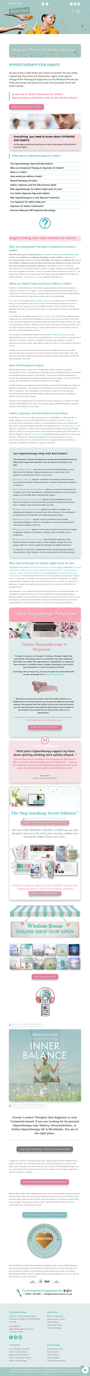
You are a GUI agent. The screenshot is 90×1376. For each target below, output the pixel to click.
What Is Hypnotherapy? (18, 1360)
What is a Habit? (18, 172)
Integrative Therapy (25, 459)
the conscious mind (47, 316)
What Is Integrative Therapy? (20, 1358)
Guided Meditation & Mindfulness (30, 573)
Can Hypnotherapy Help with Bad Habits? (31, 163)
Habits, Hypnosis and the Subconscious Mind (33, 184)
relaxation (23, 542)
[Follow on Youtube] (78, 4)
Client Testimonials (54, 1328)
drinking (63, 334)
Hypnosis (42, 459)
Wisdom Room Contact (56, 1319)
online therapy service (54, 674)
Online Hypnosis (60, 699)
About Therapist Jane (55, 1316)
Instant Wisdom (53, 1352)
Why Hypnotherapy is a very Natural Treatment (35, 197)
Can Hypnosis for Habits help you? (28, 201)
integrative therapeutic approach (43, 567)
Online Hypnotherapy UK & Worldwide (45, 1181)
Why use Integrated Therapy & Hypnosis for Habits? (37, 167)
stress (33, 277)
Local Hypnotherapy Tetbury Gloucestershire (45, 1149)
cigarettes (68, 257)
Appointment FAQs (54, 1325)
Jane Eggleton (14, 1326)
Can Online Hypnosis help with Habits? (30, 193)
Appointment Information (19, 1355)
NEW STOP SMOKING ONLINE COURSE (45, 822)
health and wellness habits (39, 301)
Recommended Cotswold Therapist (45, 1214)
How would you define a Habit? (26, 176)
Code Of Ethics (52, 1322)
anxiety (39, 277)
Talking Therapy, (27, 570)
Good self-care (14, 301)
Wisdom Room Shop (55, 1349)
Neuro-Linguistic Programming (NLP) (48, 570)
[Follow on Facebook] (71, 4)
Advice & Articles (53, 1358)
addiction (60, 266)
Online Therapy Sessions (18, 1352)
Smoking (55, 337)
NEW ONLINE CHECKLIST (45, 727)
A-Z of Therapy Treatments (19, 1349)
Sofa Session (26, 704)
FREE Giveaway (53, 1355)
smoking (37, 271)
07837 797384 (17, 1332)
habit (43, 254)
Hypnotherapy (32, 260)
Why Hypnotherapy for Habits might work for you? (36, 189)
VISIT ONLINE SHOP (45, 976)
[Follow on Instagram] (75, 4)
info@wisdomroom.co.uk (23, 1329)
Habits (40, 291)
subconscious (37, 434)
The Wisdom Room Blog (56, 1360)
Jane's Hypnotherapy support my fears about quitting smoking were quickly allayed (44, 752)
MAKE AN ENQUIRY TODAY (26, 106)
